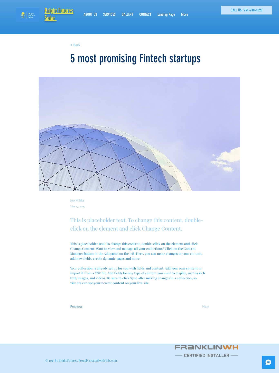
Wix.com (111, 360)
